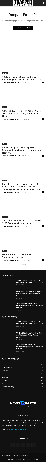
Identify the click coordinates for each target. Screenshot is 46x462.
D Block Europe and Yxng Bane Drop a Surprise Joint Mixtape (20, 255)
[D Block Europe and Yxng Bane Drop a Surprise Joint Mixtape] (23, 241)
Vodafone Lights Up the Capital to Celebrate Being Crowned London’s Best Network (21, 150)
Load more (22, 265)
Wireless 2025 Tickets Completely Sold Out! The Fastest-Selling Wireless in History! (22, 113)
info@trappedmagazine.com (11, 82)
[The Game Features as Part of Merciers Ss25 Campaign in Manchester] (23, 207)
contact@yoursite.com (18, 430)
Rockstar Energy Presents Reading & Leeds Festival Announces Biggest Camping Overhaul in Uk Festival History (22, 187)
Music (4, 107)
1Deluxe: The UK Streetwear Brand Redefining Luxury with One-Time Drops (21, 78)
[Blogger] (12, 445)
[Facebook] (18, 445)
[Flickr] (23, 445)
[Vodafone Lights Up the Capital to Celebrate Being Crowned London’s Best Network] (23, 134)
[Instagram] (28, 445)
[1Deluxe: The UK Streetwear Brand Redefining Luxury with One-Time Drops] (23, 63)
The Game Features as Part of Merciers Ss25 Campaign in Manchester (21, 222)
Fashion (5, 73)
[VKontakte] (33, 445)
